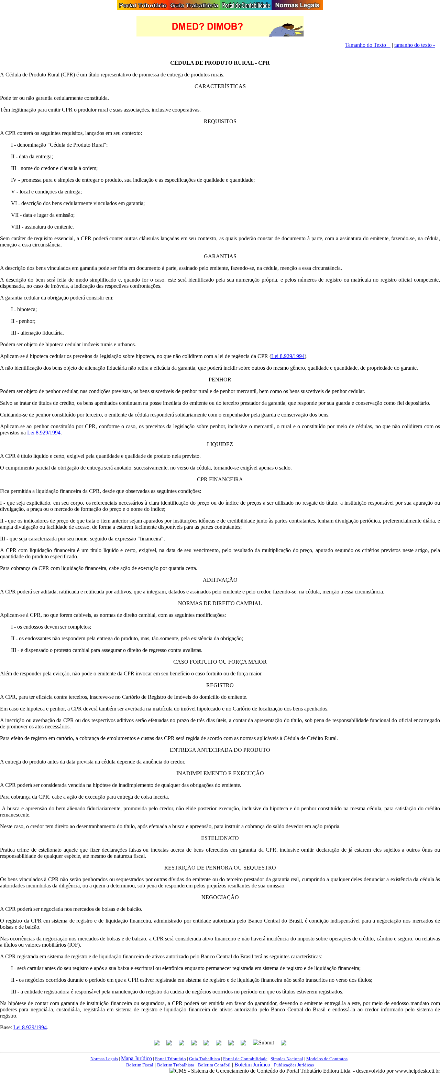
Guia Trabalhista (204, 1058)
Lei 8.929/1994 (288, 356)
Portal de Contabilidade (245, 1058)
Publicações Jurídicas (294, 1064)
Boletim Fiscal (139, 1064)
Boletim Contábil (214, 1064)
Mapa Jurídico (136, 1058)
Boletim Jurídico (252, 1064)
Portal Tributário (170, 1058)
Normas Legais (104, 1058)
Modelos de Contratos (327, 1058)
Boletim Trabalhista (175, 1064)
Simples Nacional (287, 1058)
